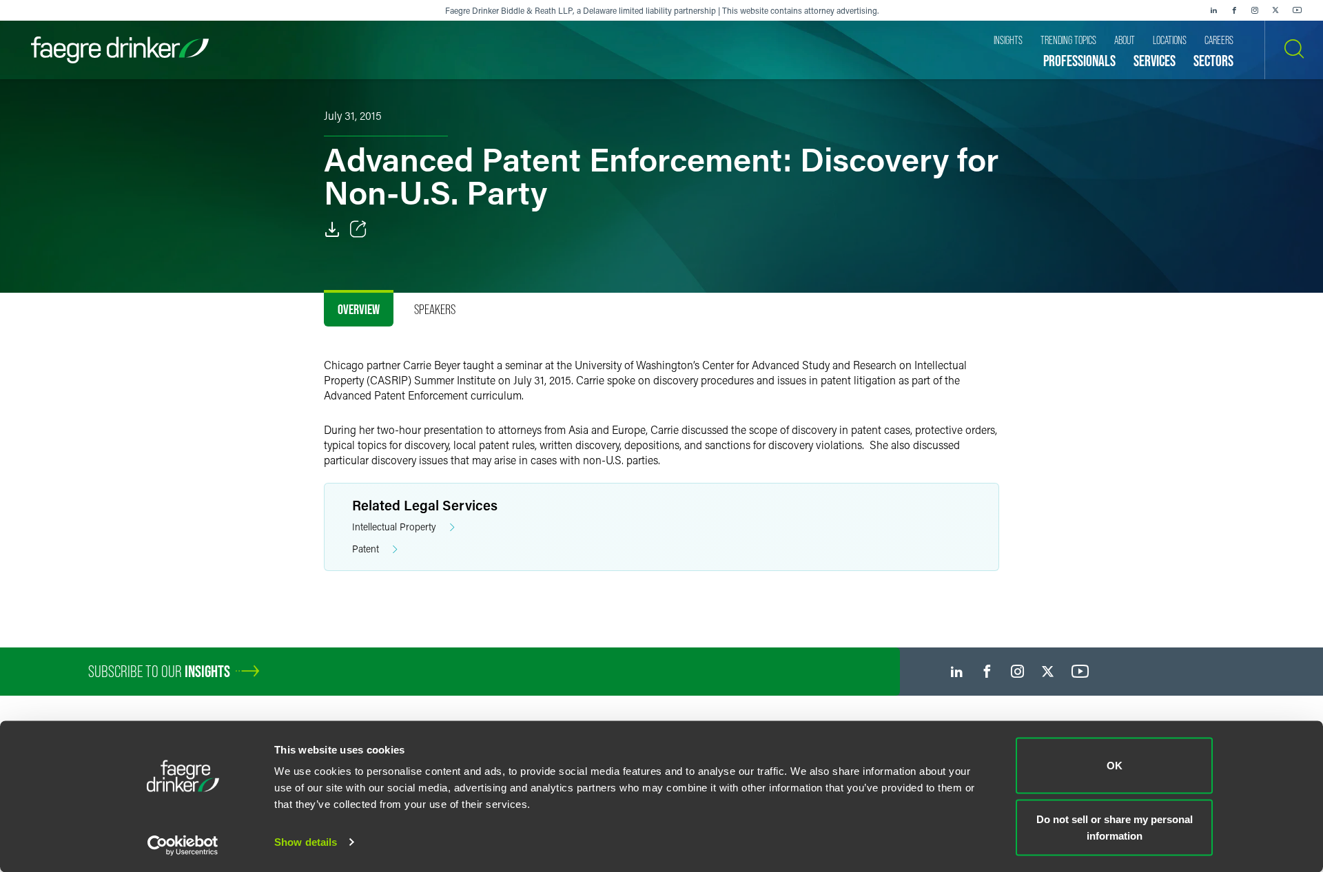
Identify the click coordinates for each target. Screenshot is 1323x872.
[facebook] (1234, 10)
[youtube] (1297, 10)
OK (1114, 765)
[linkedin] (1213, 10)
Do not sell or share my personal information (1114, 827)
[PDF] (332, 229)
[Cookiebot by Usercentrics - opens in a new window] (183, 845)
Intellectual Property (394, 526)
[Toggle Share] (358, 229)
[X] (1275, 10)
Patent (365, 548)
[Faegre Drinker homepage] (120, 50)
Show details (305, 842)
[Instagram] (1254, 10)
